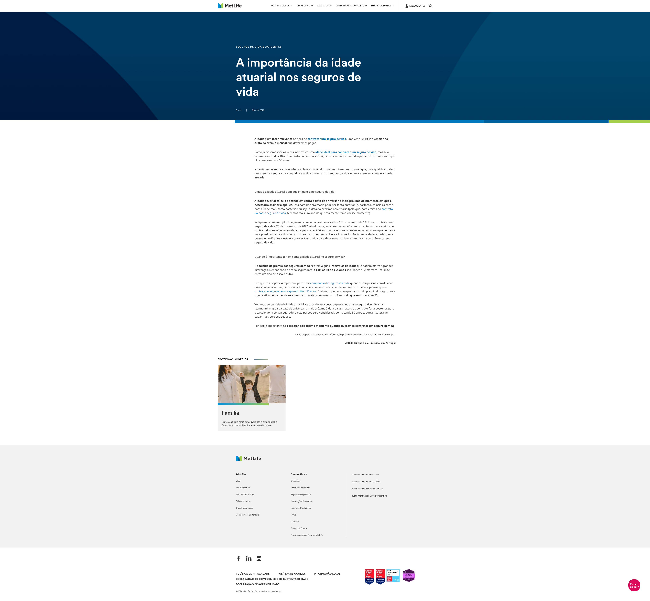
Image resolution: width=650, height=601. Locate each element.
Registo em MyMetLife (301, 495)
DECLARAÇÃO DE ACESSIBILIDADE (257, 584)
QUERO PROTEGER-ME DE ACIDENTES (367, 489)
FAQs (293, 515)
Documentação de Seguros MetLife (307, 535)
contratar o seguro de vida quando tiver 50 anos (285, 291)
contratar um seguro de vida (327, 139)
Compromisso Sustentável (247, 515)
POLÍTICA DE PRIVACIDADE (252, 574)
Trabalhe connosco (244, 508)
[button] (282, 6)
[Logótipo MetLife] (248, 460)
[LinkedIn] (249, 559)
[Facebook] (238, 559)
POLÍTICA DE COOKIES (292, 574)
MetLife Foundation (245, 495)
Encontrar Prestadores (301, 508)
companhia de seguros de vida (330, 283)
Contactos (295, 481)
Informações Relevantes (301, 501)
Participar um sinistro (300, 488)
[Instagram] (259, 559)
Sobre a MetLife (243, 488)
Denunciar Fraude (299, 529)
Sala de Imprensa (243, 501)
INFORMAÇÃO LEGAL (327, 574)
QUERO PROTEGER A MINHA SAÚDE (366, 482)
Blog (238, 481)
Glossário (295, 522)
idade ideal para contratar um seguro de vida (345, 152)
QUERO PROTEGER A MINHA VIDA (365, 475)
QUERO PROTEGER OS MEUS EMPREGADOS (369, 496)
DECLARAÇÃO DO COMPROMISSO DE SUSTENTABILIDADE (272, 579)
